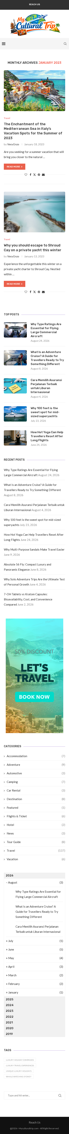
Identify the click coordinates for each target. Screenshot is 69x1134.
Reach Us (34, 4)
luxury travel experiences (20, 1065)
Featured (36, 807)
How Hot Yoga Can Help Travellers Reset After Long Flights (47, 436)
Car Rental (36, 790)
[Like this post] (26, 174)
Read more (13, 166)
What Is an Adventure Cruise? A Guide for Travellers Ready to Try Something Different (47, 358)
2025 (9, 999)
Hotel (36, 824)
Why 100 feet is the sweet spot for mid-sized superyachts (45, 412)
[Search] (65, 43)
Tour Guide (36, 842)
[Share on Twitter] (34, 174)
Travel (36, 850)
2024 (10, 1005)
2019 (9, 1034)
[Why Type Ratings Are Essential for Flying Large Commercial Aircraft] (15, 330)
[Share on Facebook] (30, 174)
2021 (9, 1022)
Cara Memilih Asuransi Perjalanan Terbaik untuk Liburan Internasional (46, 386)
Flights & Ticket (36, 816)
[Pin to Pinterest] (39, 174)
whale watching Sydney (18, 1076)
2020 (9, 1028)
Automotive (36, 773)
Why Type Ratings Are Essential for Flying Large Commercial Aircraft (46, 330)
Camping (36, 781)
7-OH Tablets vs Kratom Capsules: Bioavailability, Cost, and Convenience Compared (28, 599)
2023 (9, 1011)
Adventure (36, 764)
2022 (9, 1016)
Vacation (36, 859)
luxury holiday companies (20, 1060)
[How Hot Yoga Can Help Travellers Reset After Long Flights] (15, 438)
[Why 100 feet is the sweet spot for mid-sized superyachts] (15, 414)
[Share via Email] (43, 174)
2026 (9, 875)
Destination (36, 799)
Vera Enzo (13, 144)
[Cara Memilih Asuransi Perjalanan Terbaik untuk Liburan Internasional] (15, 385)
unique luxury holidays (18, 1071)
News (36, 833)
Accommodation (36, 756)
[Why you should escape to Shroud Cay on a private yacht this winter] (34, 212)
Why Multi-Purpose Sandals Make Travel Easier (34, 549)
